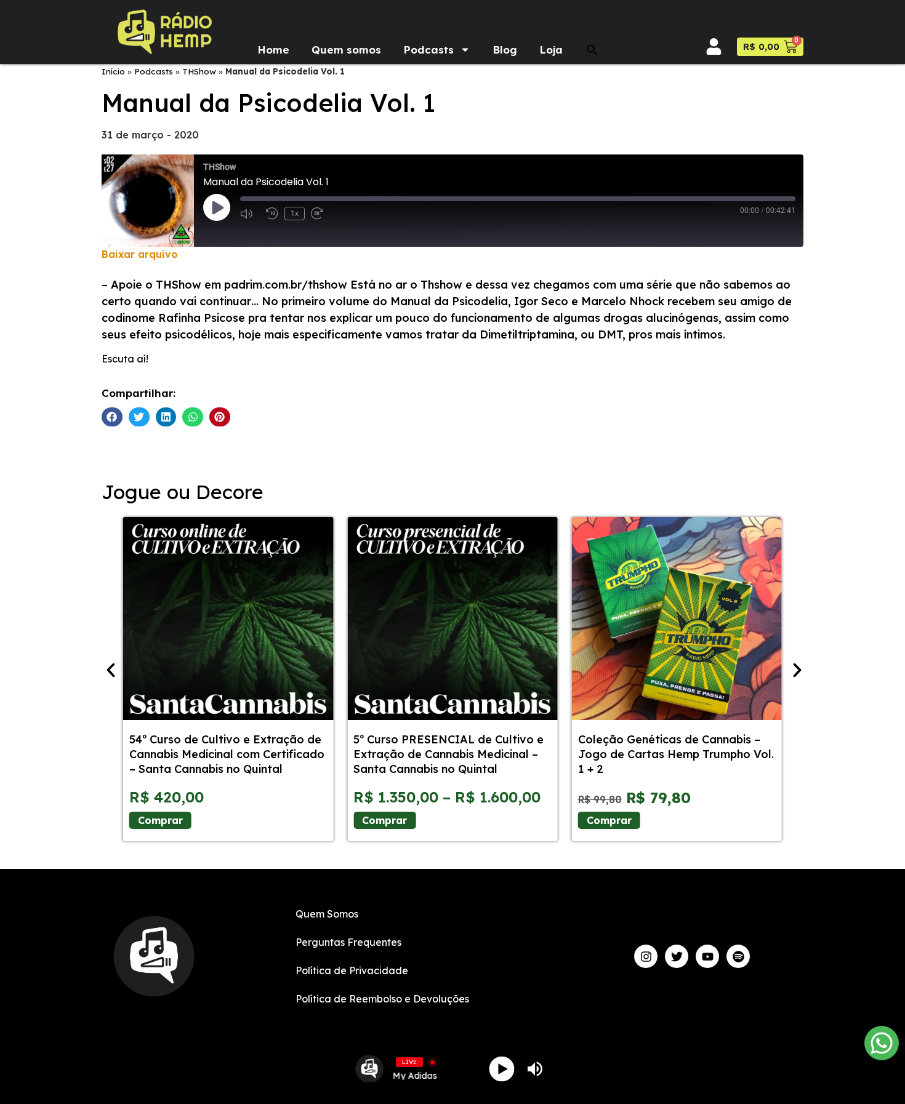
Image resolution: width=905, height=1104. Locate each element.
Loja (551, 49)
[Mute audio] (250, 213)
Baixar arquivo (140, 254)
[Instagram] (646, 956)
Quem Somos (327, 914)
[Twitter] (676, 956)
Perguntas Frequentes (348, 942)
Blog (505, 49)
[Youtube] (707, 956)
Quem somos (346, 49)
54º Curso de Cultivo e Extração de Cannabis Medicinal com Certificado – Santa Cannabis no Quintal (226, 754)
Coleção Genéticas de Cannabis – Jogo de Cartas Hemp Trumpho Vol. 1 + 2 (676, 754)
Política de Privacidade (352, 970)
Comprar (160, 820)
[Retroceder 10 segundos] (272, 213)
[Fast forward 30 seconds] (321, 213)
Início (113, 71)
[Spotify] (738, 956)
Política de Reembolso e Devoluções (382, 999)
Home (273, 49)
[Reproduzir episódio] (216, 207)
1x (295, 213)
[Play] (502, 1068)
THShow (199, 71)
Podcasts (428, 49)
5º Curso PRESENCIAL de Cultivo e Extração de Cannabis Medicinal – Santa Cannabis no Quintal (448, 754)
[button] (592, 50)
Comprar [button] (609, 820)
